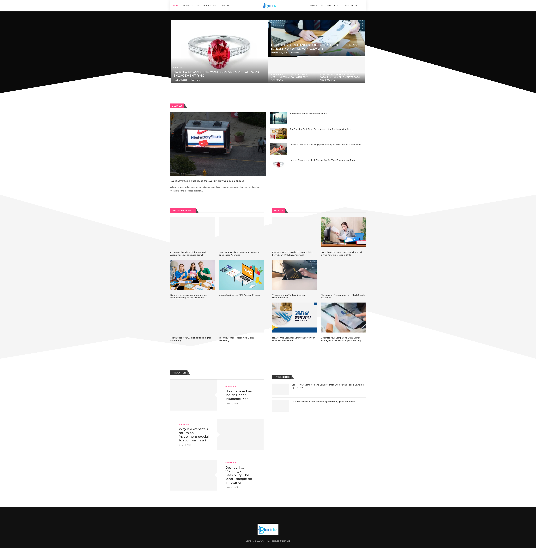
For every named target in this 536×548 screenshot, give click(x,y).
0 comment (193, 80)
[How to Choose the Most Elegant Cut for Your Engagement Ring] (278, 164)
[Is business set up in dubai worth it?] (316, 38)
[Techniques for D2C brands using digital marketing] (192, 318)
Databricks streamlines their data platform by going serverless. (324, 401)
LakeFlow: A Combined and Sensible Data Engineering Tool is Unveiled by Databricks (328, 386)
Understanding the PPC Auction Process (239, 295)
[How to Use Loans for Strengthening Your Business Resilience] (294, 318)
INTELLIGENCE (334, 5)
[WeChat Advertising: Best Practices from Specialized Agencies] (241, 232)
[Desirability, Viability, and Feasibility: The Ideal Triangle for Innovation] (193, 475)
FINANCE (226, 5)
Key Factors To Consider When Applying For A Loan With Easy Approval (292, 253)
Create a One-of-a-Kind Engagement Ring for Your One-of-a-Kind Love (339, 77)
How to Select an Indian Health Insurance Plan (238, 395)
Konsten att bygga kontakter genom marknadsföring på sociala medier (188, 296)
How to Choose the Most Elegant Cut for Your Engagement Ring (322, 160)
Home (176, 5)
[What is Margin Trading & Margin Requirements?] (294, 275)
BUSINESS (188, 5)
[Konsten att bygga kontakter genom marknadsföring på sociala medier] (192, 275)
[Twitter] (268, 512)
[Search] (361, 5)
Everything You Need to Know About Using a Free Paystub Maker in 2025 (342, 253)
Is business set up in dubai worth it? (301, 48)
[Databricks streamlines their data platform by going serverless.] (280, 406)
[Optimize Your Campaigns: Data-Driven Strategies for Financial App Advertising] (343, 318)
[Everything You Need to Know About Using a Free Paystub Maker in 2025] (343, 232)
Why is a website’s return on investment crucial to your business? (194, 434)
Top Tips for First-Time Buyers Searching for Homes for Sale (289, 78)
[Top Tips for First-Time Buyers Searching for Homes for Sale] (292, 70)
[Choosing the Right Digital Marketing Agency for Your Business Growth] (192, 232)
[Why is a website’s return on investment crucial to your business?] (240, 434)
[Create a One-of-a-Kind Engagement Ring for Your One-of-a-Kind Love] (341, 70)
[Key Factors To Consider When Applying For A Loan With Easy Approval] (294, 232)
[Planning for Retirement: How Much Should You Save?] (343, 275)
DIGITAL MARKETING (207, 5)
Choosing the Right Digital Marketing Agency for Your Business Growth (189, 253)
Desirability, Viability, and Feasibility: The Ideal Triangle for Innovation (238, 475)
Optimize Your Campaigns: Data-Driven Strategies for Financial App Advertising (341, 339)
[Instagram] (274, 512)
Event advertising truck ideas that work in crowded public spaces (213, 74)
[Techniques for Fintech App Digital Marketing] (241, 318)
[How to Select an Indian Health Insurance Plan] (193, 395)
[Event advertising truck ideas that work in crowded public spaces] (219, 51)
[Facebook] (262, 512)
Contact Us (351, 5)
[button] (175, 51)
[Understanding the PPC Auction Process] (241, 275)
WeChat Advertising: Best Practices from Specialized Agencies (239, 253)
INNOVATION (316, 5)
